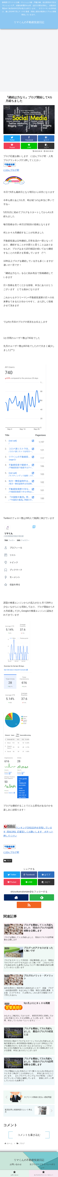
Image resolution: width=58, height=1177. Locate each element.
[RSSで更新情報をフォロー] (29, 905)
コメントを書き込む (29, 1135)
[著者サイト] (16, 897)
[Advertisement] (29, 61)
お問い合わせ (16, 1164)
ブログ (8, 861)
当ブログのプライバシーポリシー (42, 1166)
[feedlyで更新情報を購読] (42, 897)
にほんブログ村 (11, 170)
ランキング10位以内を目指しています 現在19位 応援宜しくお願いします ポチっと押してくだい (28, 831)
